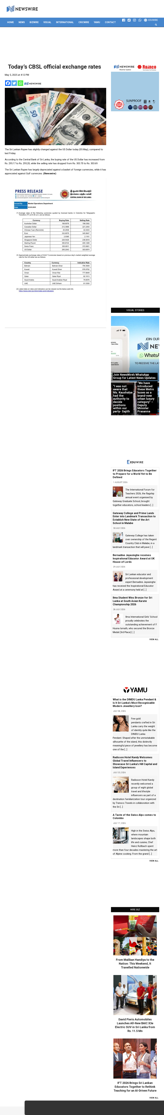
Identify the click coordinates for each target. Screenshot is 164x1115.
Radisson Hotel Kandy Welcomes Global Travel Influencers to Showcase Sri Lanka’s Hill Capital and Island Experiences (135, 762)
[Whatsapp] (20, 83)
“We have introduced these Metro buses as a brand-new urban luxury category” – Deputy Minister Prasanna (145, 397)
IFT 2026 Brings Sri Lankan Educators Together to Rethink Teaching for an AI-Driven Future (135, 1086)
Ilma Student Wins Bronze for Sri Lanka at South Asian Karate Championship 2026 (132, 601)
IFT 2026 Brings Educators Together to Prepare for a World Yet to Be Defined (135, 474)
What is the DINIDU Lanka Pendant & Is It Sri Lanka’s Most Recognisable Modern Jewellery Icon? (134, 703)
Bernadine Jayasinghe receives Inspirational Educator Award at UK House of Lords (134, 558)
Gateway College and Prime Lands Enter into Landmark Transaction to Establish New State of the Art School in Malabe (134, 518)
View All (153, 639)
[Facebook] (8, 83)
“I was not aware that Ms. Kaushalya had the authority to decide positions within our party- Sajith (122, 398)
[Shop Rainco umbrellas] (135, 87)
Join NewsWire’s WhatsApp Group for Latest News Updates (134, 376)
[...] (151, 505)
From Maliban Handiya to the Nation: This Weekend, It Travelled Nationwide (135, 963)
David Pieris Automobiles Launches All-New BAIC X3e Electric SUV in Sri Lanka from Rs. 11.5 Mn (135, 1025)
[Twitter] (14, 83)
